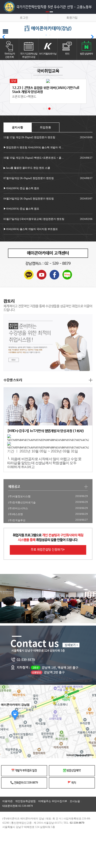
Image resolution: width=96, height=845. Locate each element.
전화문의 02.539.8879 (24, 782)
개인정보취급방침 (25, 801)
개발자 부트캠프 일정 (24, 770)
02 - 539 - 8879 (58, 263)
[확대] (90, 713)
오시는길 (75, 801)
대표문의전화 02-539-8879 (17, 805)
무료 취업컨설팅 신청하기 (47, 549)
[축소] (90, 721)
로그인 (24, 17)
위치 (72, 782)
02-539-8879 (77, 822)
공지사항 (17, 127)
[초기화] (90, 730)
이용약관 (7, 801)
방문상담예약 (73, 770)
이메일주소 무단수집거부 (52, 801)
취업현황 (45, 127)
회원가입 (72, 17)
